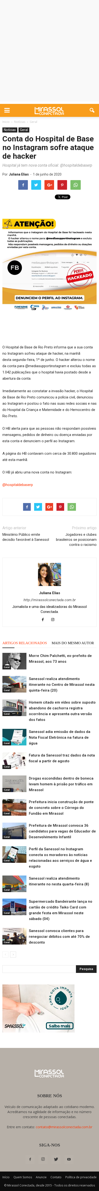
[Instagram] (55, 620)
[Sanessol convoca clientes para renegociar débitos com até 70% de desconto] (14, 936)
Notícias (10, 130)
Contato (56, 1177)
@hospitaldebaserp (17, 485)
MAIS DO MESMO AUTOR (73, 643)
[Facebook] (45, 620)
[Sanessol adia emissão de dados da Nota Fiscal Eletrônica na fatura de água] (14, 737)
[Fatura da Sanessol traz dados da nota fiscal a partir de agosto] (14, 760)
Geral (24, 130)
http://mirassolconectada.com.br (50, 600)
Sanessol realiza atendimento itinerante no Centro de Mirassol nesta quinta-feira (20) (62, 685)
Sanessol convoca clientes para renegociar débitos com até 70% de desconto (59, 937)
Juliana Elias (19, 174)
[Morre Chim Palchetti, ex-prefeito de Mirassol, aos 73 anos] (14, 661)
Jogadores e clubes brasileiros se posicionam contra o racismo (76, 539)
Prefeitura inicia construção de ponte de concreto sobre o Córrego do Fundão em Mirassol (61, 808)
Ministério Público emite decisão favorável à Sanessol (25, 537)
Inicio (6, 122)
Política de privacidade (81, 1177)
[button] (92, 110)
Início (6, 1177)
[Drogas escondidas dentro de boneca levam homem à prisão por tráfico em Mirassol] (14, 783)
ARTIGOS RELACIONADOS (24, 643)
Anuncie (41, 1177)
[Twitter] (56, 1159)
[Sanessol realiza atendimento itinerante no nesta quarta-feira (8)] (14, 884)
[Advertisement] (49, 51)
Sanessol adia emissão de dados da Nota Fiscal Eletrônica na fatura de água (59, 737)
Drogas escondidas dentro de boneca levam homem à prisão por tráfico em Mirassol (61, 784)
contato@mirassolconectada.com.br (64, 1127)
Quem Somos (22, 1177)
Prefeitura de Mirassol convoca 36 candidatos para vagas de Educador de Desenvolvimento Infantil (62, 831)
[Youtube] (69, 1159)
